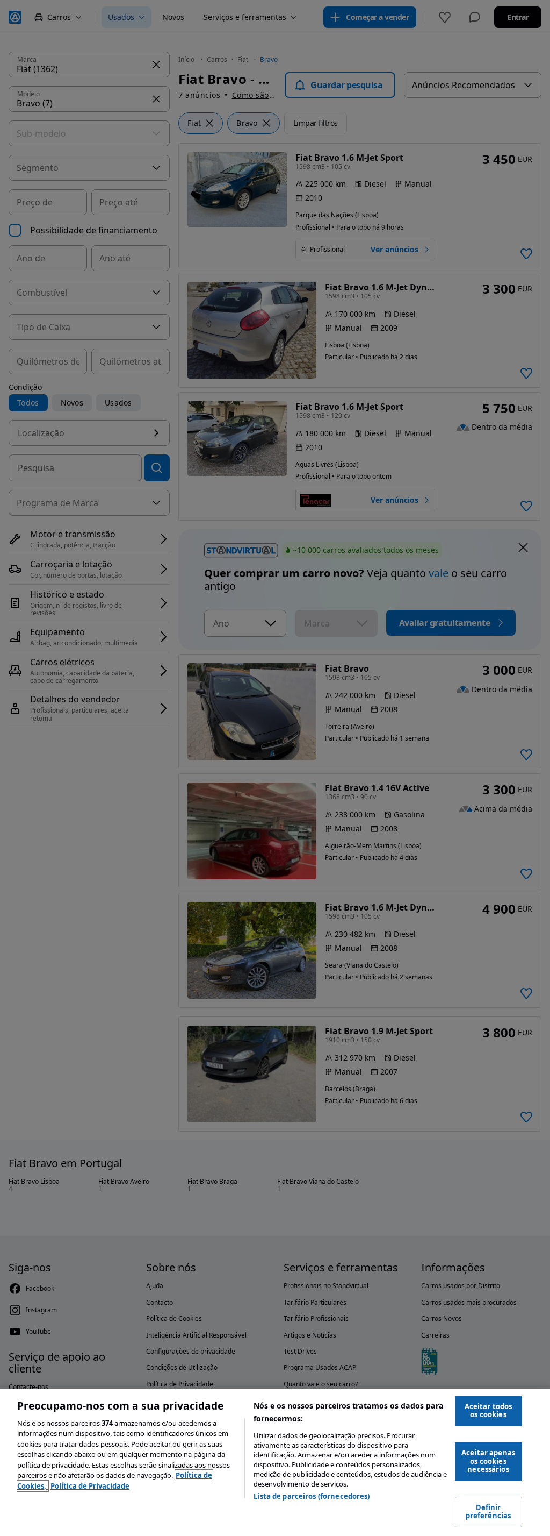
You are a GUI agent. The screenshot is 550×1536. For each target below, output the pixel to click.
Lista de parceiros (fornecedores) (312, 1496)
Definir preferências (488, 1512)
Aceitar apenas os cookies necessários (488, 1461)
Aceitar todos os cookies (488, 1411)
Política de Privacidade (89, 1486)
